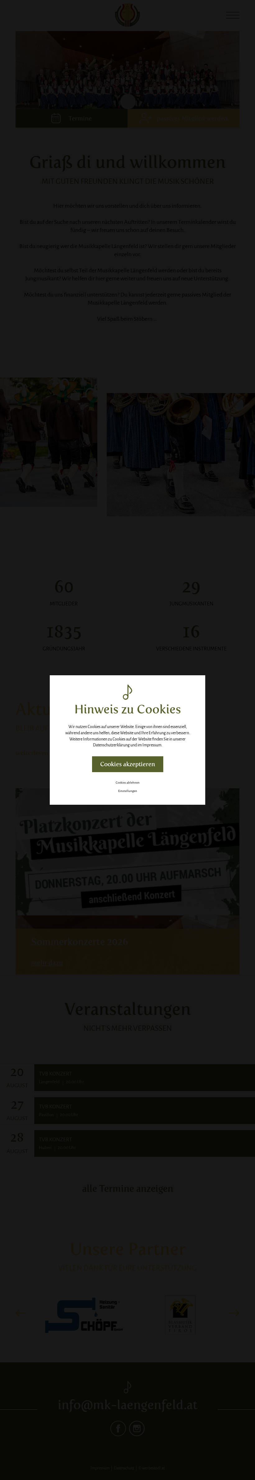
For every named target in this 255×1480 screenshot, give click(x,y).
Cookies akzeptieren (127, 764)
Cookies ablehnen (128, 782)
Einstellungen (127, 791)
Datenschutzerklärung (111, 745)
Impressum (151, 745)
